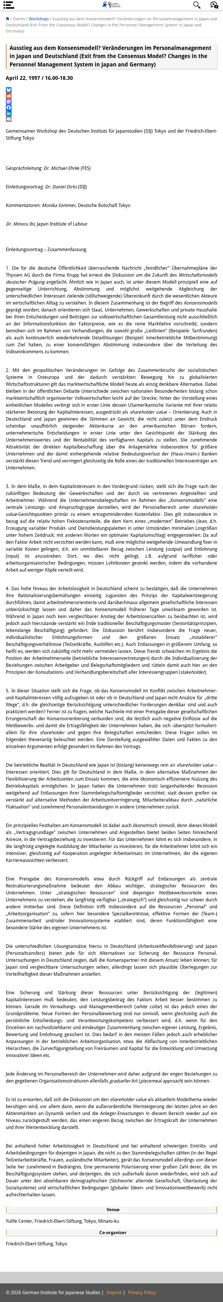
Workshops (39, 19)
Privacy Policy (142, 1292)
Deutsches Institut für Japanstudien (111, 5)
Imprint (114, 1292)
